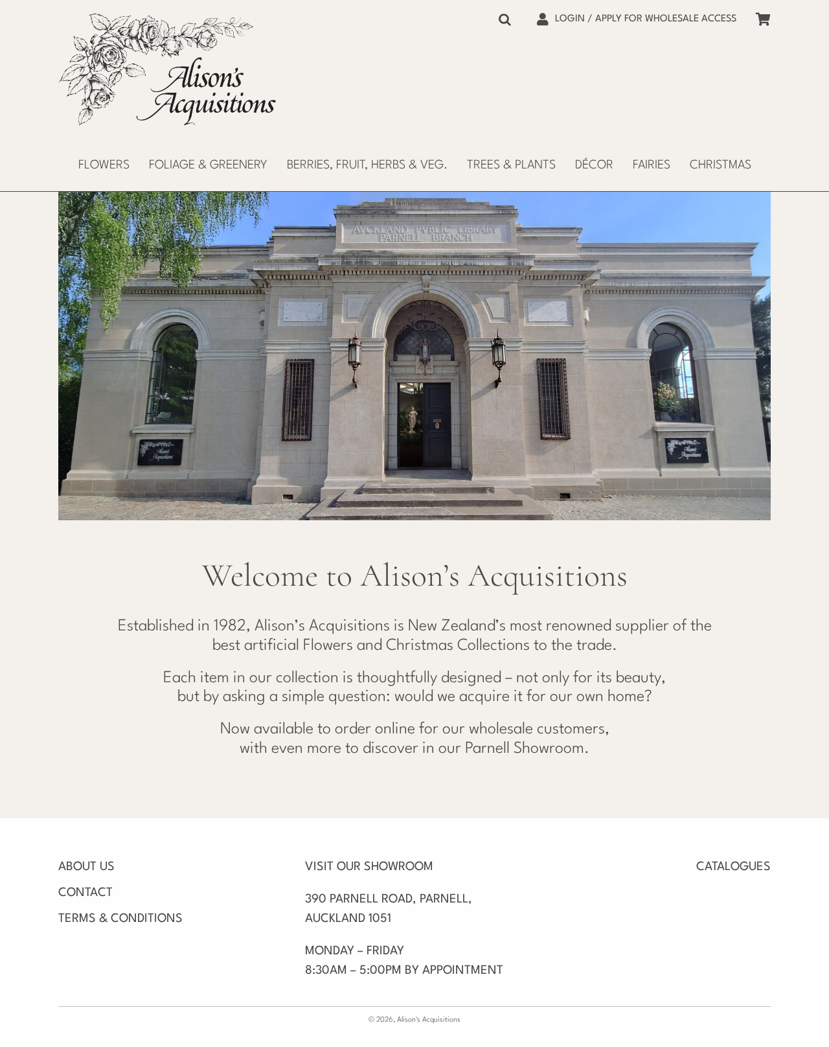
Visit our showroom (369, 867)
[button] (505, 19)
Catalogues (733, 867)
